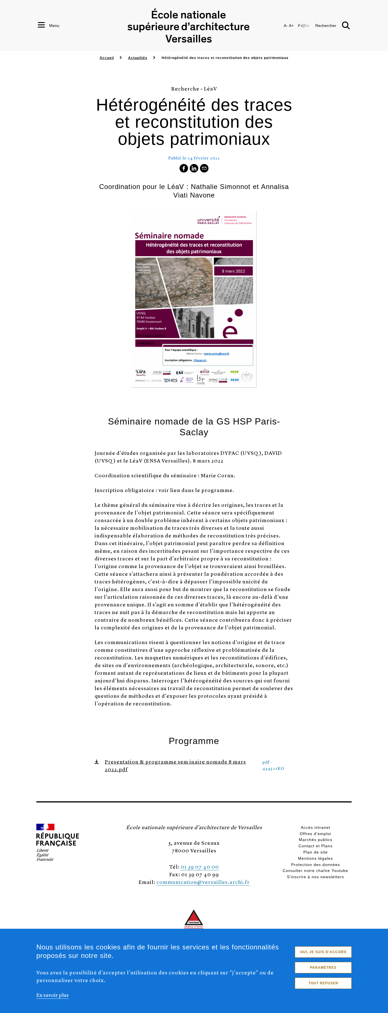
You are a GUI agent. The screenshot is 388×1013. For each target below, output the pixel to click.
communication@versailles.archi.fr (203, 881)
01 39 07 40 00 (200, 866)
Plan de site (315, 852)
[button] (347, 814)
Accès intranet (315, 827)
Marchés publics (315, 839)
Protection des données (315, 864)
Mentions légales (315, 858)
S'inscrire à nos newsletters (315, 877)
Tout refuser (323, 983)
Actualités (137, 58)
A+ (291, 25)
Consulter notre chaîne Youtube (315, 870)
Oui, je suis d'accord (323, 952)
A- (286, 25)
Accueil (107, 58)
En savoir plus (52, 994)
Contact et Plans (316, 846)
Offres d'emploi (315, 833)
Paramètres (323, 968)
